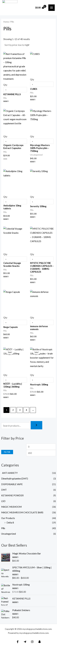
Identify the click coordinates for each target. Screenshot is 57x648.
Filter (7, 452)
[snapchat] (39, 641)
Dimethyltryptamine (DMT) (14, 478)
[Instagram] (32, 641)
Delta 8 (10, 522)
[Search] (36, 425)
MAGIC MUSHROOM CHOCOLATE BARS (22, 512)
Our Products (8, 518)
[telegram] (25, 641)
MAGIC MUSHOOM (11, 506)
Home (6, 22)
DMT (4, 489)
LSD (3, 501)
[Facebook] (17, 641)
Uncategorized (8, 533)
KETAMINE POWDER (12, 495)
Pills (3, 528)
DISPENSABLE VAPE (12, 484)
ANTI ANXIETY (9, 473)
